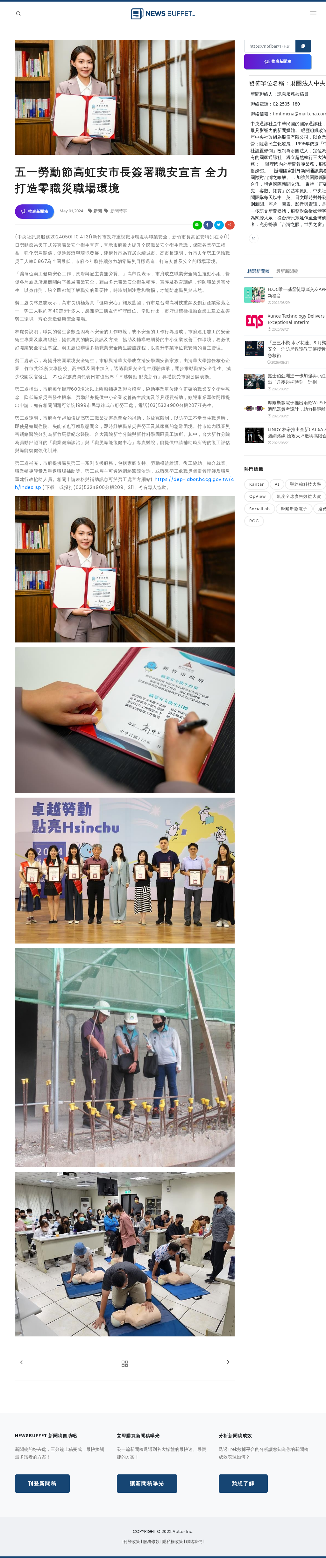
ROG (254, 521)
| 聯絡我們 (193, 1542)
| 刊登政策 (131, 1542)
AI (277, 484)
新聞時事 (118, 211)
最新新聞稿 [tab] (287, 271)
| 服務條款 (150, 1542)
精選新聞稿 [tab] (258, 271)
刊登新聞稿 (42, 1483)
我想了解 (243, 1483)
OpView (257, 496)
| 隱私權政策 (172, 1542)
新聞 (98, 211)
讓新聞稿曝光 (147, 1483)
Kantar (256, 484)
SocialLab (259, 508)
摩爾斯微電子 (294, 508)
